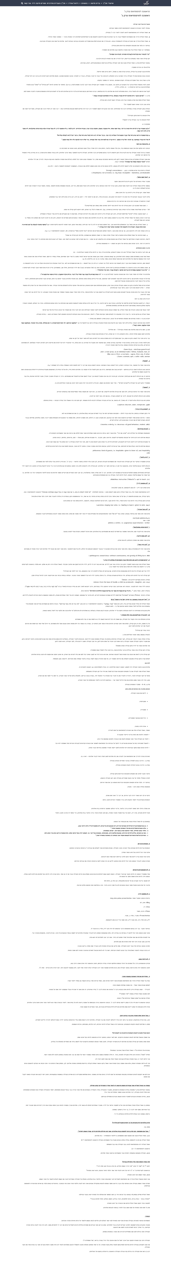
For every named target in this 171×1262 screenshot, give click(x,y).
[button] (22, 3)
